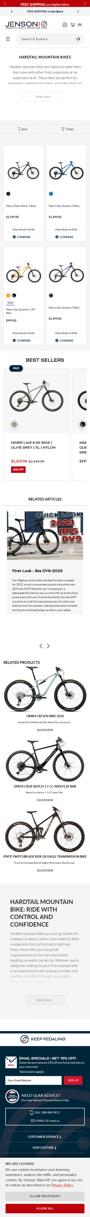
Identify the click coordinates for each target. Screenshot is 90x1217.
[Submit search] (78, 39)
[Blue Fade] (51, 194)
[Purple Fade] (51, 295)
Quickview (45, 730)
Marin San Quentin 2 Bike (64, 205)
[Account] (65, 24)
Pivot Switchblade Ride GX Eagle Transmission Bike (45, 856)
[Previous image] (41, 646)
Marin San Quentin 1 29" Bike (21, 311)
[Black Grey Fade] (14, 295)
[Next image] (48, 646)
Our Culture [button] (44, 1147)
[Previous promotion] (11, 11)
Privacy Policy (62, 1185)
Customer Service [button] (44, 1137)
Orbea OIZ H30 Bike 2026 (45, 716)
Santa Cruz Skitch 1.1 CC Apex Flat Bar (45, 786)
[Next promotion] (78, 11)
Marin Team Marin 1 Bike (21, 205)
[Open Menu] (8, 39)
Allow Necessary (45, 1196)
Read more (43, 96)
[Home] (26, 25)
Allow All (45, 1208)
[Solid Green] (8, 194)
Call (47, 1112)
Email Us (47, 1120)
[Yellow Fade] (8, 295)
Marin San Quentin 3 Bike (64, 307)
